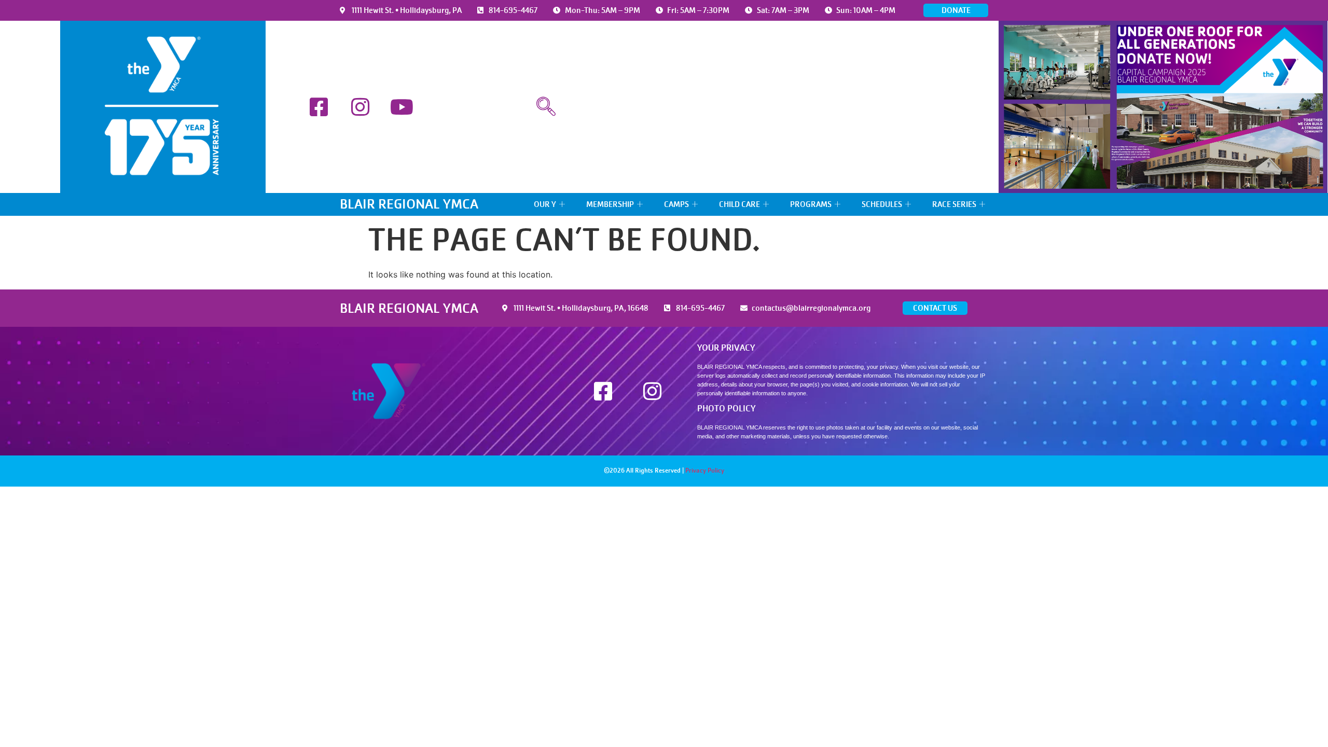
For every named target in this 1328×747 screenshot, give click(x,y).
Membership (610, 204)
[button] (545, 106)
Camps (676, 204)
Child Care (739, 204)
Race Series (954, 204)
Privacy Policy (704, 470)
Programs (811, 204)
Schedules (882, 204)
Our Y (545, 204)
